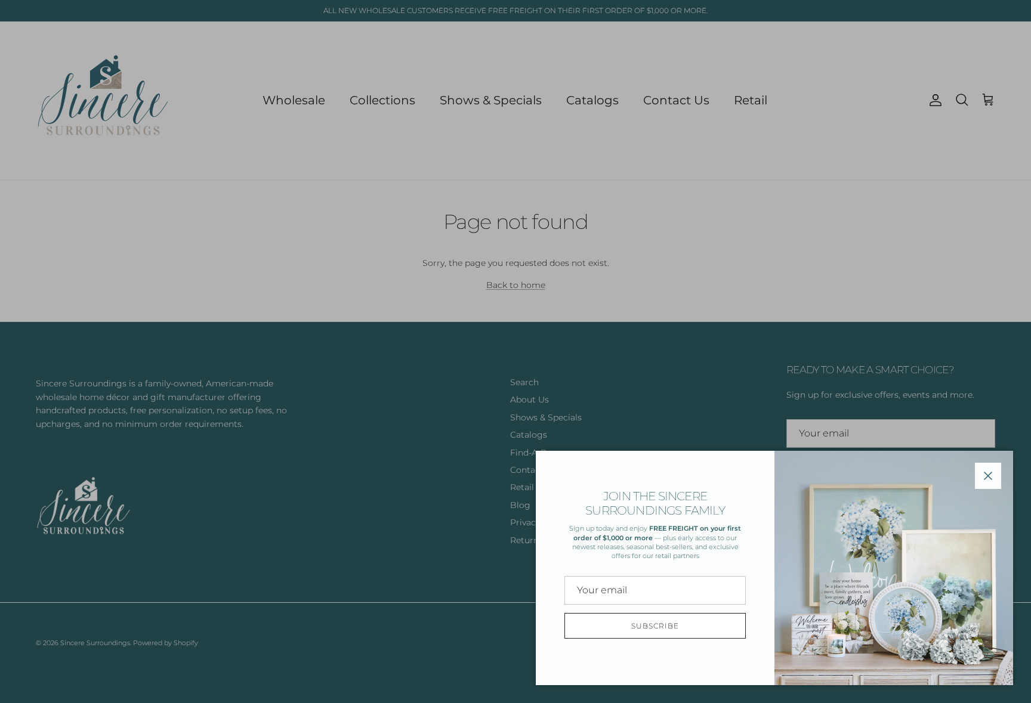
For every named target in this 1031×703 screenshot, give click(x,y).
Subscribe (655, 625)
